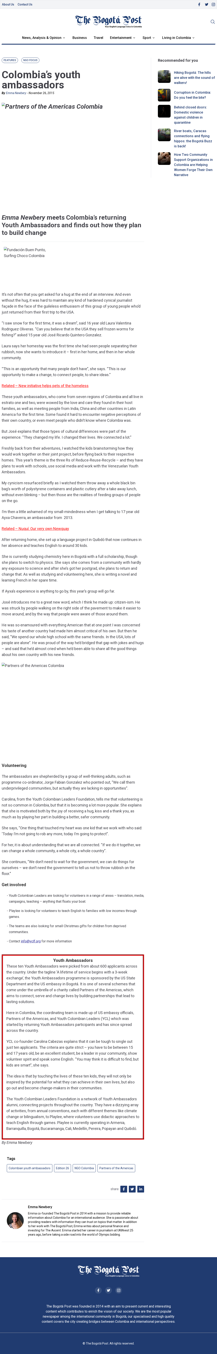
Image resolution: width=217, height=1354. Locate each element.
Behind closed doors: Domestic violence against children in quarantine (190, 115)
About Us (8, 4)
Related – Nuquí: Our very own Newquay (35, 528)
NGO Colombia (84, 1168)
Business (79, 38)
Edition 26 (62, 1168)
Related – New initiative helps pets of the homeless (45, 385)
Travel (98, 38)
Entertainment (121, 38)
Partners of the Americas (116, 1168)
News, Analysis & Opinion (41, 38)
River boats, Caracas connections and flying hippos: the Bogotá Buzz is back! (193, 138)
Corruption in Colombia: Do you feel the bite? (192, 95)
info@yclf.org (31, 941)
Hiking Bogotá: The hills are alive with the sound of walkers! (194, 78)
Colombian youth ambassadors (29, 1168)
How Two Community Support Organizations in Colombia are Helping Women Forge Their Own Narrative (193, 165)
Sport (147, 38)
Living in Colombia (176, 38)
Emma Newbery (16, 93)
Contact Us (25, 4)
